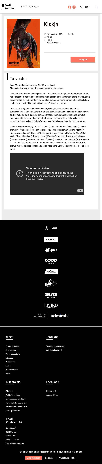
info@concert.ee (12, 440)
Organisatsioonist (13, 346)
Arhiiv (8, 374)
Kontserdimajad (30, 7)
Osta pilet (82, 59)
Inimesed (9, 358)
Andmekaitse (11, 350)
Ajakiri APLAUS (12, 370)
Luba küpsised (33, 458)
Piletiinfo (9, 391)
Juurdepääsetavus (13, 411)
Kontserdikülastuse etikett (16, 403)
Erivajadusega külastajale (15, 399)
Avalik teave (10, 362)
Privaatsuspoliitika (13, 354)
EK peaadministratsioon (55, 346)
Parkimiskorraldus (13, 395)
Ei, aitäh (49, 458)
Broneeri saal (51, 391)
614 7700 (11, 436)
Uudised (9, 366)
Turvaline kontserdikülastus (16, 407)
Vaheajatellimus (52, 395)
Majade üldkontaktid (54, 350)
